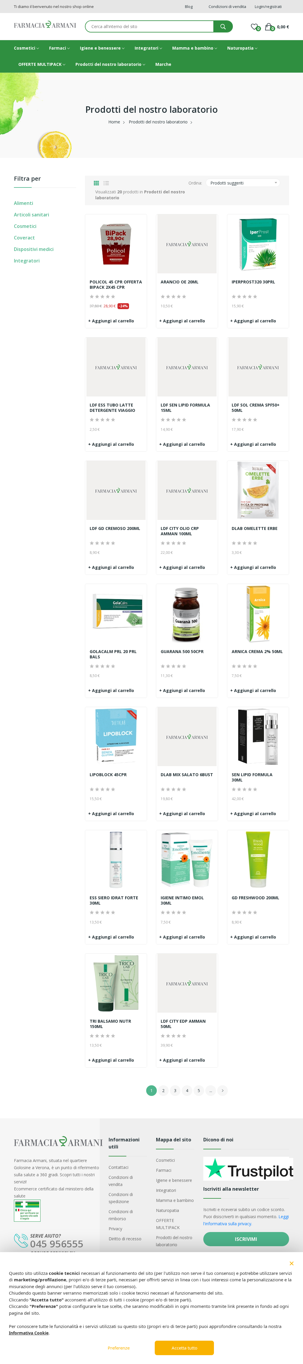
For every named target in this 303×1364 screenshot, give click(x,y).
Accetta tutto (184, 1348)
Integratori (147, 48)
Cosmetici (25, 48)
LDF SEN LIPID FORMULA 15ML (185, 407)
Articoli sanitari (31, 214)
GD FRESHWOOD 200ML (255, 897)
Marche (163, 64)
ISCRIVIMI (246, 1239)
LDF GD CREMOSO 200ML (115, 528)
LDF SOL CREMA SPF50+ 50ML (256, 407)
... (210, 1090)
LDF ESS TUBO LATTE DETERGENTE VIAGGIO (112, 407)
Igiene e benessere (101, 48)
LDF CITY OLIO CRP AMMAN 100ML (180, 531)
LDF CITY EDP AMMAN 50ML (183, 1024)
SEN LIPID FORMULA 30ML (252, 777)
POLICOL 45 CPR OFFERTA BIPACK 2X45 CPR (116, 284)
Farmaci (58, 48)
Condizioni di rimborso (121, 1215)
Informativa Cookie (29, 1333)
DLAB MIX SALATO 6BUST (187, 774)
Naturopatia (241, 48)
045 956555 (56, 1243)
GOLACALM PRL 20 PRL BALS (113, 654)
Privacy (115, 1228)
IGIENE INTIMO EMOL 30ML (182, 900)
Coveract (24, 237)
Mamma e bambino (193, 48)
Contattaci (118, 1167)
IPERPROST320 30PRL (253, 282)
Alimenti (23, 203)
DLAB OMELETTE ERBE (255, 528)
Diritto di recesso (125, 1238)
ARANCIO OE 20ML (180, 282)
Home (114, 122)
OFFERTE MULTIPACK (40, 64)
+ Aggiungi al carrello (111, 321)
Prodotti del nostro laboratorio (109, 64)
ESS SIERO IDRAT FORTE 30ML (114, 900)
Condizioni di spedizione (121, 1198)
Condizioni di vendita (121, 1180)
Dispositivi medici (34, 249)
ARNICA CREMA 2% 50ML (257, 651)
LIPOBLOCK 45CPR (108, 774)
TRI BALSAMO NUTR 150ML (110, 1024)
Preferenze (119, 1348)
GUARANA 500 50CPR (182, 651)
